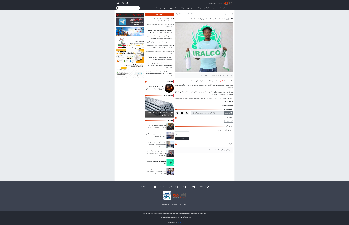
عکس (156, 8)
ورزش (171, 8)
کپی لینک (228, 113)
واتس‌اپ (162, 187)
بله (191, 187)
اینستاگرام (173, 187)
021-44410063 (202, 187)
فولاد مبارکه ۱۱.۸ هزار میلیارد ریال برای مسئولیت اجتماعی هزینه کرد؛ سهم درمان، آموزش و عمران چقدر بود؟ (159, 65)
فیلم (160, 8)
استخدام (177, 8)
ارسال (182, 138)
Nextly (179, 222)
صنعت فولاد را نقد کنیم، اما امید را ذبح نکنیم (159, 42)
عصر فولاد (165, 8)
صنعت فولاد (225, 8)
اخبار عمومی (190, 8)
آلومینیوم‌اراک (229, 121)
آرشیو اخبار (165, 204)
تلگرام (183, 187)
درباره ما (174, 204)
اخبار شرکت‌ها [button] (199, 8)
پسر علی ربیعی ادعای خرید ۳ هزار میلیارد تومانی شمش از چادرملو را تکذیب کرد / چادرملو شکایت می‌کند (159, 73)
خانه (231, 8)
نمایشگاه (182, 8)
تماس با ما (183, 204)
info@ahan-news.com (147, 187)
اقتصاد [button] (219, 8)
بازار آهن (206, 8)
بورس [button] (213, 8)
